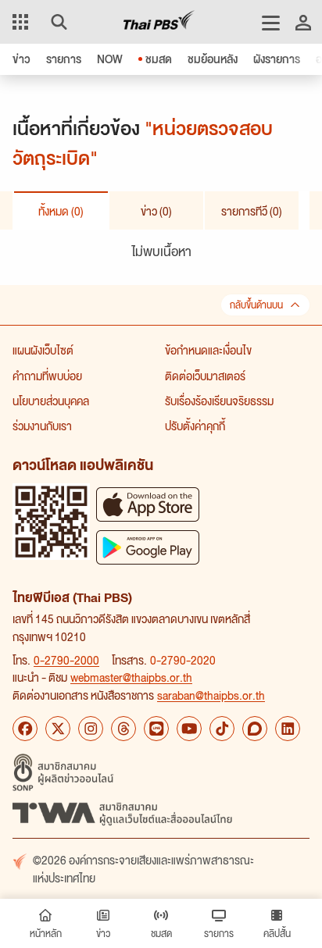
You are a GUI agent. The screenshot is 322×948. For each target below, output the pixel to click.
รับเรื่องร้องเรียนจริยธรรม (219, 400)
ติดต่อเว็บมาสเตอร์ (205, 375)
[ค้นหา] (57, 22)
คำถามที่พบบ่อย (47, 375)
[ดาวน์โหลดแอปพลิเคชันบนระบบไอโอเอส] (147, 504)
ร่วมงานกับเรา (42, 425)
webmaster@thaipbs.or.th (131, 677)
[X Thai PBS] (57, 728)
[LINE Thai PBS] (156, 728)
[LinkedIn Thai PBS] (287, 728)
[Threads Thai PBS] (123, 728)
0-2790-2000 (66, 660)
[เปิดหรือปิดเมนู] (271, 22)
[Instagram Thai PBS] (90, 728)
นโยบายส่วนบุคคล (51, 400)
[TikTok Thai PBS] (221, 728)
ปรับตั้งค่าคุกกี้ (195, 425)
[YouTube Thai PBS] (189, 728)
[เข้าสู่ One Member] (303, 21)
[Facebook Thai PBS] (25, 728)
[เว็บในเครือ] (20, 21)
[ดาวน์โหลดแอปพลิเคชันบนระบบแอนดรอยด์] (147, 547)
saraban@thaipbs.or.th (211, 695)
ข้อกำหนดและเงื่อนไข (208, 350)
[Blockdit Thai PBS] (254, 728)
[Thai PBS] (159, 22)
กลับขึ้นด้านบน (256, 305)
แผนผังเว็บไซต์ (43, 350)
